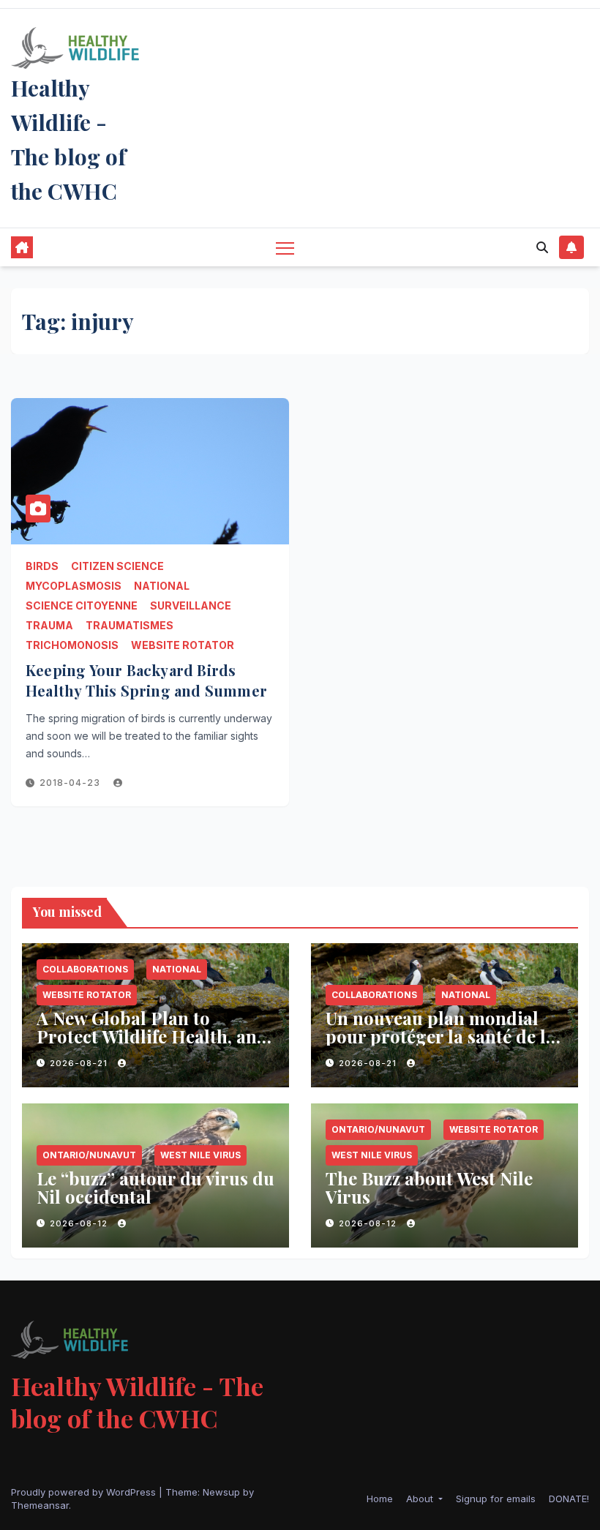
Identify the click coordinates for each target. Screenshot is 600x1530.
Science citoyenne (82, 605)
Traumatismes (129, 625)
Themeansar (40, 1505)
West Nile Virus (200, 1155)
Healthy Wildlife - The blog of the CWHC (137, 1402)
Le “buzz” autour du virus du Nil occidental (155, 1187)
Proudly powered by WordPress (85, 1492)
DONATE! (569, 1498)
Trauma (49, 625)
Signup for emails (496, 1498)
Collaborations (85, 969)
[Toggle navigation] (285, 247)
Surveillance (190, 605)
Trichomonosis (72, 645)
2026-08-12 (80, 1223)
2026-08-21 (80, 1063)
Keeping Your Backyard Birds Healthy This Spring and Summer (146, 680)
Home (380, 1498)
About (421, 1498)
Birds (42, 566)
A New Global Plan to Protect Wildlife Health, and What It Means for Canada (152, 1036)
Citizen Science (117, 566)
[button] (542, 247)
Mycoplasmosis (73, 586)
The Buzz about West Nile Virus (429, 1187)
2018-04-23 (71, 782)
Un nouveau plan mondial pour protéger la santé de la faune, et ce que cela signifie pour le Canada (441, 1045)
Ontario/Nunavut (89, 1155)
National (162, 586)
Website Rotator (182, 645)
